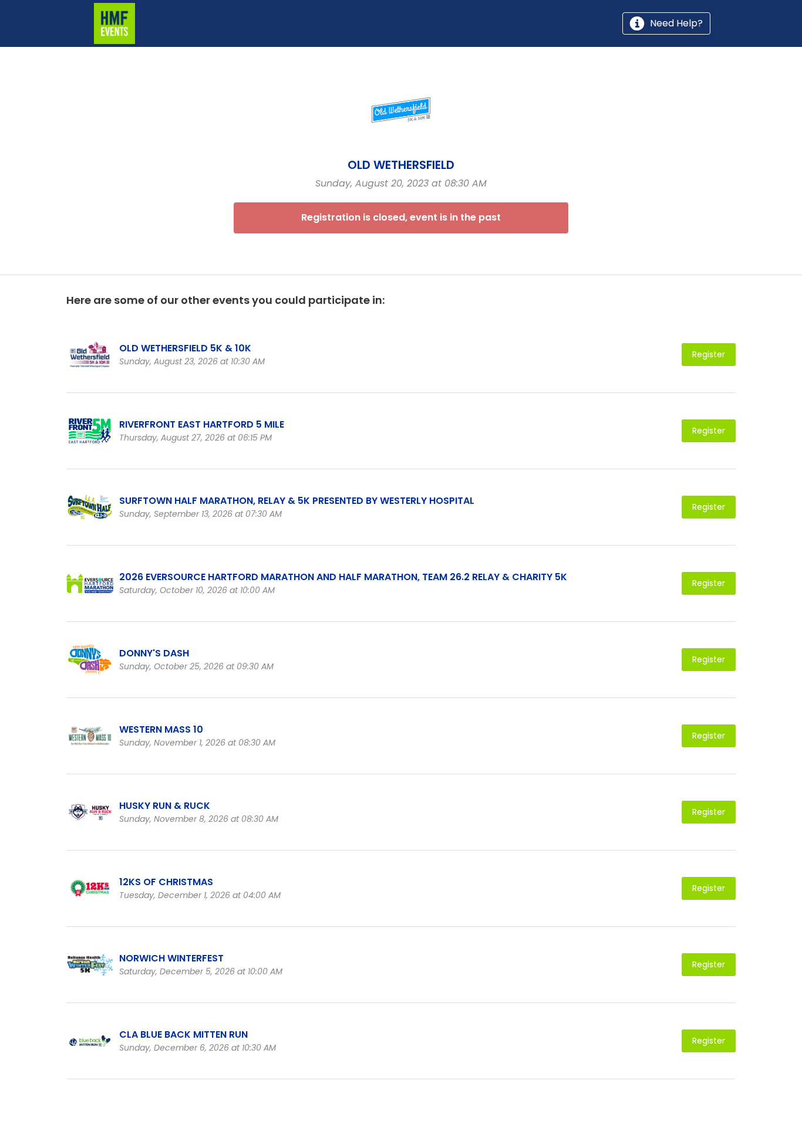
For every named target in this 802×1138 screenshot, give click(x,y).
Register (708, 354)
